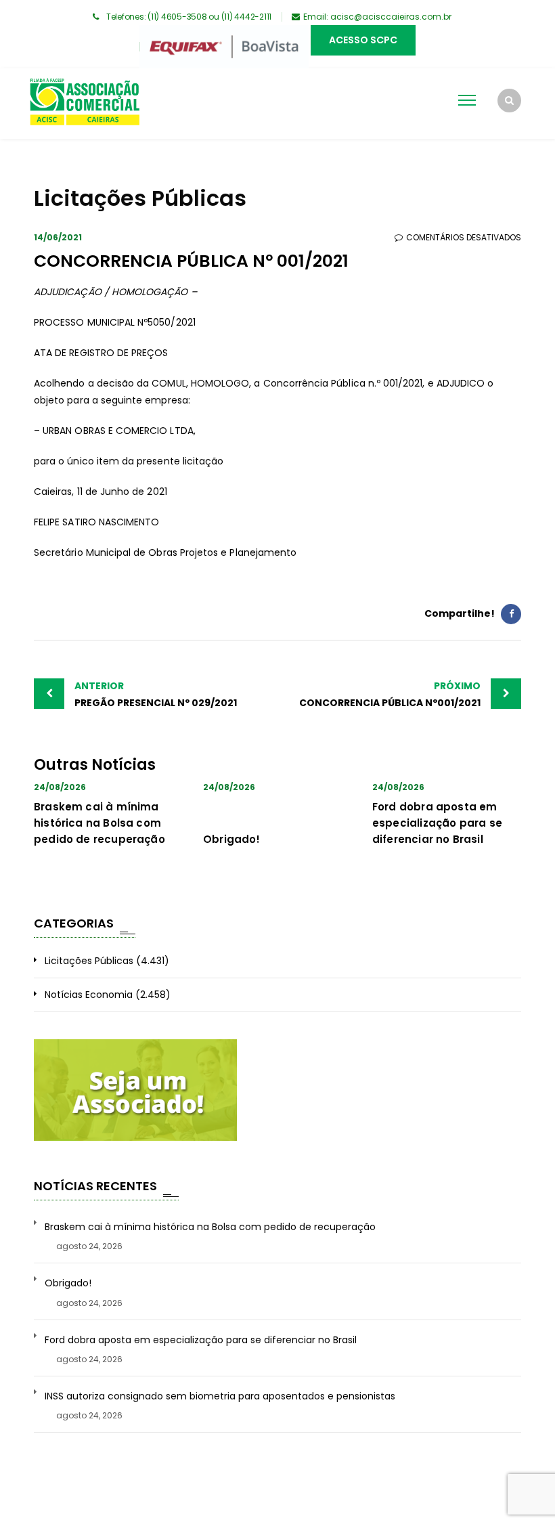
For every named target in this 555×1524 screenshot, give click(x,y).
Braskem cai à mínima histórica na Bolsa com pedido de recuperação (99, 823)
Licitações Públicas (89, 960)
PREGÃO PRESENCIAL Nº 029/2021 (155, 694)
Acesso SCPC (363, 40)
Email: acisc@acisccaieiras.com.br (377, 16)
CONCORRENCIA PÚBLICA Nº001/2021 (390, 694)
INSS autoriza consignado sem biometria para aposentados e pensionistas (220, 1396)
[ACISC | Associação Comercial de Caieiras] (84, 103)
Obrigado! (232, 839)
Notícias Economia (89, 994)
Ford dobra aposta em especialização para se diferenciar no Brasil (437, 823)
